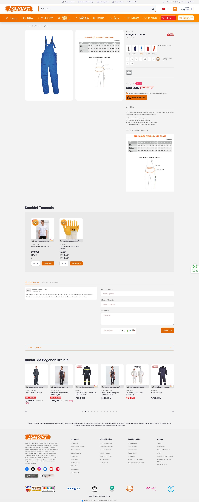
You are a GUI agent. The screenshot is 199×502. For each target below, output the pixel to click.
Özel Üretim (133, 2)
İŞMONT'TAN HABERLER (188, 18)
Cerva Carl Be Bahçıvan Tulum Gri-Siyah (110, 394)
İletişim (159, 443)
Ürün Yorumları (33, 282)
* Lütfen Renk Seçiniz (164, 45)
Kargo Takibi (190, 2)
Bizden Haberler (76, 453)
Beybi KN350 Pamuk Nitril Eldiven (69, 248)
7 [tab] (101, 411)
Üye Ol (186, 7)
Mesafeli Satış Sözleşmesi (165, 456)
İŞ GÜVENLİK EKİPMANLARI (84, 18)
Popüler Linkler (134, 439)
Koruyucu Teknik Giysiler (135, 459)
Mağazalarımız (69, 2)
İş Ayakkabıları (132, 443)
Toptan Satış (119, 2)
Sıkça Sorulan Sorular (163, 450)
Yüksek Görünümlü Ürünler (136, 463)
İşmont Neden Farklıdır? (78, 446)
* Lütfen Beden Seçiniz (167, 58)
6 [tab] (97, 411)
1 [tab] (82, 411)
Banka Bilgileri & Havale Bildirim (164, 460)
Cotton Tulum (156, 393)
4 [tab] (91, 411)
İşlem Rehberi (104, 463)
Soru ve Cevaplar (51, 282)
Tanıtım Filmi (33, 476)
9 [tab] (107, 411)
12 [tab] (116, 411)
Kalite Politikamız (76, 450)
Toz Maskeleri (132, 446)
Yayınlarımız (74, 456)
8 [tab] (104, 411)
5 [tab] (94, 411)
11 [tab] (113, 411)
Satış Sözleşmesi (105, 453)
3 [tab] (88, 411)
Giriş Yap (185, 10)
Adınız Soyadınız (107, 289)
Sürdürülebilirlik (75, 463)
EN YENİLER (152, 18)
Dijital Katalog (48, 476)
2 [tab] (85, 411)
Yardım (160, 439)
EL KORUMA (48, 18)
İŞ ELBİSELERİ (14, 18)
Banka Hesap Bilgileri (106, 443)
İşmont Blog (74, 459)
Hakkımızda (168, 2)
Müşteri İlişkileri (106, 439)
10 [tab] (110, 411)
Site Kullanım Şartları (106, 456)
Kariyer (179, 2)
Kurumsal (75, 439)
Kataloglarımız (104, 2)
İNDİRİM (168, 18)
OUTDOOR (100, 18)
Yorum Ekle (167, 330)
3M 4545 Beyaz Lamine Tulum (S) (135, 394)
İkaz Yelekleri (132, 453)
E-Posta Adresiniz (107, 300)
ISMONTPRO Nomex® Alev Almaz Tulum (86, 394)
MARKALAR (135, 18)
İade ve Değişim (104, 459)
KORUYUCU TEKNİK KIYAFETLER (66, 18)
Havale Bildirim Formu (106, 446)
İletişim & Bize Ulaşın (87, 2)
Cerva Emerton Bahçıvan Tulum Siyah (60, 394)
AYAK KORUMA (30, 18)
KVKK (158, 453)
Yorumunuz (105, 311)
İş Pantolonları (132, 450)
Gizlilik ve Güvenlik (105, 450)
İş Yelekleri (131, 456)
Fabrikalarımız (75, 466)
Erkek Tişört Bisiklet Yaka (40, 247)
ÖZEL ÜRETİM (116, 18)
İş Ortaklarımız (75, 472)
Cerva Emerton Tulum (33, 393)
